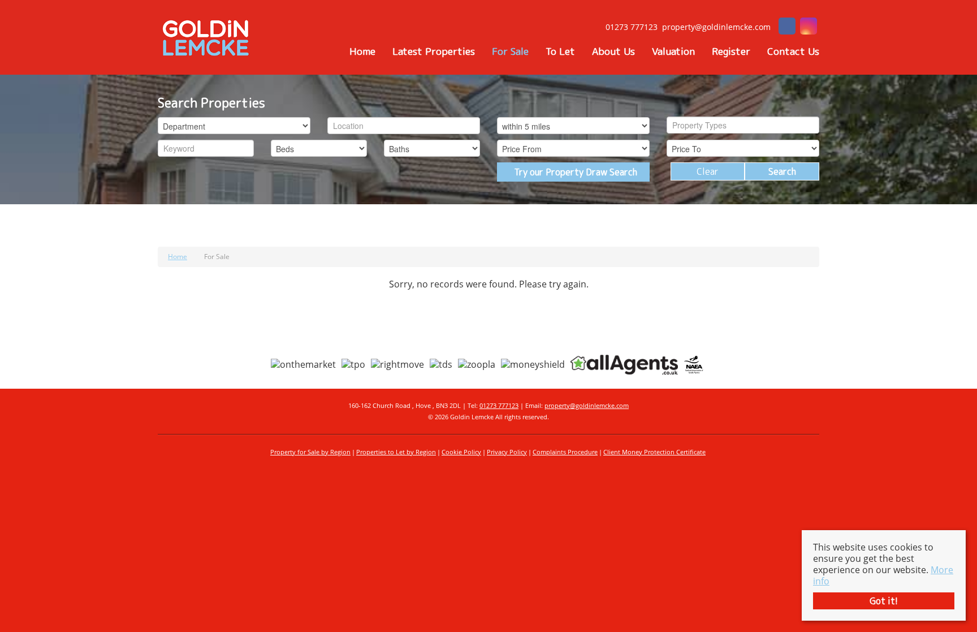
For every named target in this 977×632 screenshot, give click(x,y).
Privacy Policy (507, 452)
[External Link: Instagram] (808, 27)
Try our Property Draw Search (573, 172)
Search (782, 171)
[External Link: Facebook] (787, 27)
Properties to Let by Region (396, 452)
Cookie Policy (461, 452)
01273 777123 (498, 405)
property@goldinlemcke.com (586, 405)
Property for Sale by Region (310, 452)
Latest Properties (433, 51)
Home (362, 51)
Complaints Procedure (565, 452)
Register (731, 51)
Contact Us (793, 51)
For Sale (510, 51)
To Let (560, 51)
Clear (708, 171)
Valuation (673, 51)
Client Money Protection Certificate (654, 452)
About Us (613, 51)
